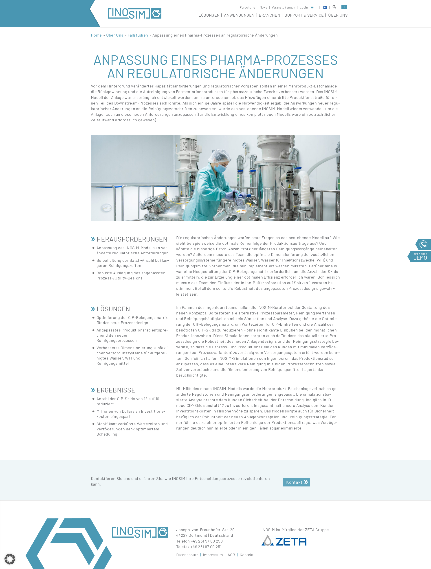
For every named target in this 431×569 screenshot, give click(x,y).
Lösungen (209, 15)
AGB (231, 554)
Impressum (213, 554)
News (263, 7)
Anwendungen (239, 15)
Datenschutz (187, 554)
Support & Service (304, 15)
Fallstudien (138, 35)
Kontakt (294, 482)
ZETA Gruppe (317, 529)
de (344, 7)
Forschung (247, 7)
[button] (10, 559)
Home (96, 35)
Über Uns (338, 15)
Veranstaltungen (283, 7)
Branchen (269, 15)
